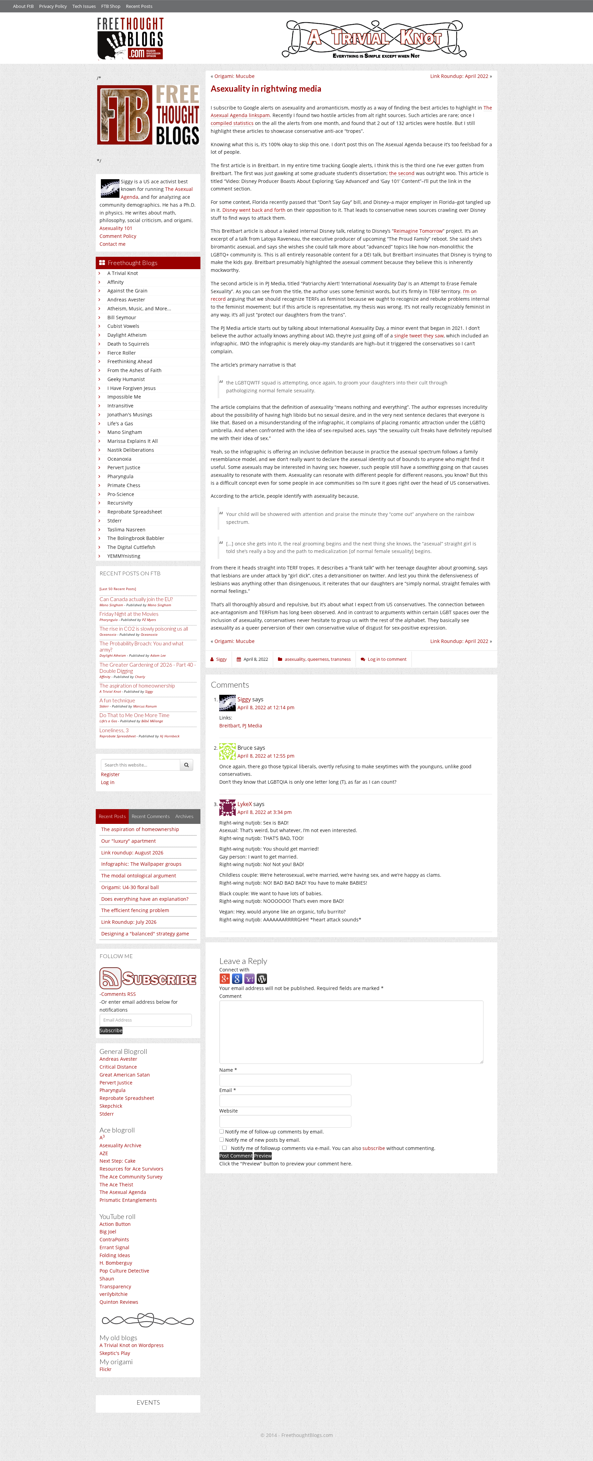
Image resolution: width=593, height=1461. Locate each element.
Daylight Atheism (127, 335)
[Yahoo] (249, 978)
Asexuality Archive (120, 1145)
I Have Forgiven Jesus (131, 388)
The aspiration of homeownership (137, 685)
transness (341, 659)
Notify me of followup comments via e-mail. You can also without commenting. (332, 1148)
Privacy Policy (53, 6)
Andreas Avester (126, 299)
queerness (318, 659)
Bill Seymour (121, 317)
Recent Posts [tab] (112, 816)
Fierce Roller (121, 352)
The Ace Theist (116, 1184)
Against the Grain (127, 290)
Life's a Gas (120, 423)
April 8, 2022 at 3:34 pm (264, 812)
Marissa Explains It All (132, 441)
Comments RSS (118, 994)
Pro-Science (120, 494)
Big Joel (108, 1231)
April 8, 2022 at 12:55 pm (265, 755)
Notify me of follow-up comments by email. (274, 1131)
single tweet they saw (419, 335)
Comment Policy (118, 236)
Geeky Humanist (126, 379)
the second (402, 173)
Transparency (115, 1286)
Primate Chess (123, 485)
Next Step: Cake (118, 1161)
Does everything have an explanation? (144, 899)
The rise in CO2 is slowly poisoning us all (144, 628)
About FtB (23, 6)
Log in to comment (387, 659)
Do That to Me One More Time (135, 715)
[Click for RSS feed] (148, 978)
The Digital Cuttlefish (131, 547)
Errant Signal (114, 1247)
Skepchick (111, 1106)
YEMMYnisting (123, 556)
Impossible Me (124, 396)
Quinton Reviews (119, 1302)
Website (228, 1110)
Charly (140, 676)
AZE (104, 1153)
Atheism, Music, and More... (139, 308)
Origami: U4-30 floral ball (130, 887)
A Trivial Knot (122, 273)
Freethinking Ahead (129, 361)
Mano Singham (124, 432)
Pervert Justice (123, 467)
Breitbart (229, 725)
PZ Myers (149, 619)
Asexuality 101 (116, 228)
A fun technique (117, 700)
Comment (230, 996)
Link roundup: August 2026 (132, 852)
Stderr (114, 520)
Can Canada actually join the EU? (136, 599)
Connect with (234, 969)
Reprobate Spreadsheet (134, 511)
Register (110, 774)
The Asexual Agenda (123, 1192)
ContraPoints (114, 1239)
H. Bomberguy (116, 1262)
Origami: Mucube (234, 76)
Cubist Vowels (123, 326)
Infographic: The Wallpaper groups (141, 864)
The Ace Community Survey (131, 1176)
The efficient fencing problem (135, 910)
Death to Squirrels (128, 344)
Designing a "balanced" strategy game (145, 933)
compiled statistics (232, 123)
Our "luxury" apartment (128, 841)
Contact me (113, 244)
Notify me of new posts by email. (262, 1140)
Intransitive (120, 405)
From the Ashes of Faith (134, 370)
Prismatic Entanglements (128, 1200)
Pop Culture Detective (124, 1270)
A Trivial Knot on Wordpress (132, 1345)
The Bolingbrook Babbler (135, 538)
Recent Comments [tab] (150, 816)
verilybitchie (114, 1294)
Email (227, 1090)
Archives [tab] (184, 816)
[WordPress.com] (261, 978)
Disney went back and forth (254, 210)
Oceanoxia (119, 459)
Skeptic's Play (115, 1353)
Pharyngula (120, 476)
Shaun (107, 1278)
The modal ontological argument (138, 875)
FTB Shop (110, 6)
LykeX (244, 804)
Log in (108, 782)
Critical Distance (118, 1066)
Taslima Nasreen (126, 529)
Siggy (149, 691)
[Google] (237, 978)
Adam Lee (158, 655)
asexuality (295, 659)
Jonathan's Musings (129, 414)
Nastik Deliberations (130, 450)
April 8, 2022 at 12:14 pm (265, 707)
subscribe (373, 1148)
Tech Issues (84, 6)
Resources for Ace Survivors (131, 1168)
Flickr (106, 1369)
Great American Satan (125, 1074)
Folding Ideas (115, 1255)
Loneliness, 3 (114, 730)
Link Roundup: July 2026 (128, 922)
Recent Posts (139, 6)
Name (228, 1070)
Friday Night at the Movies (129, 614)
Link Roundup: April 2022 (459, 76)
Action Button (115, 1224)
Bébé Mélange (152, 720)
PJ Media (252, 725)
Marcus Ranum (145, 706)
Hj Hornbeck (169, 736)
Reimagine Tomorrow (418, 231)
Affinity (115, 282)
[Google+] (224, 978)
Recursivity (119, 502)
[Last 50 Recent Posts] (118, 588)
